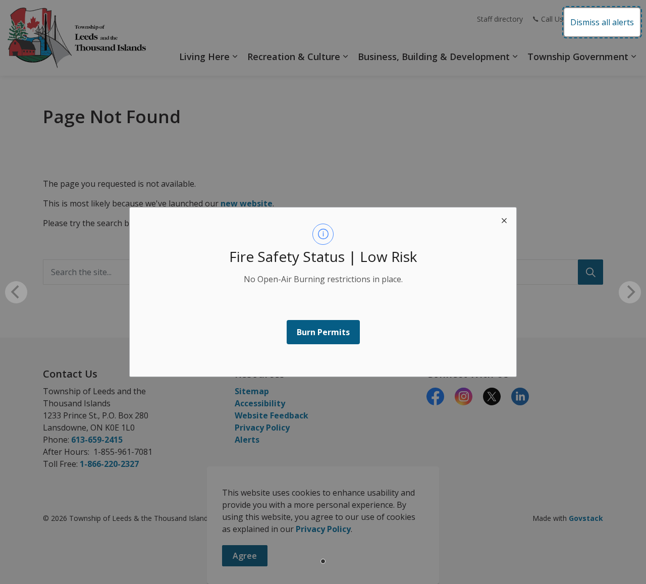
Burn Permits (323, 332)
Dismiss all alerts (602, 22)
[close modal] (504, 219)
